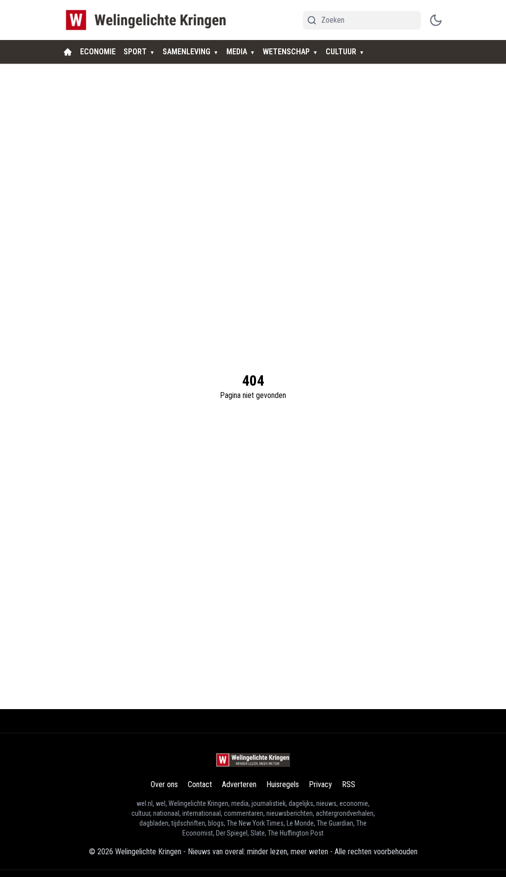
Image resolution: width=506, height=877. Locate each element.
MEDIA (236, 51)
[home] (67, 51)
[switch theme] (436, 20)
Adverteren (239, 784)
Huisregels (282, 784)
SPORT (135, 51)
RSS (348, 784)
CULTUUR (341, 51)
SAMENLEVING (187, 51)
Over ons (164, 784)
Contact (200, 784)
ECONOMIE (98, 51)
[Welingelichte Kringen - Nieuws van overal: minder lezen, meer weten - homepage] (148, 20)
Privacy (320, 784)
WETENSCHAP (286, 51)
